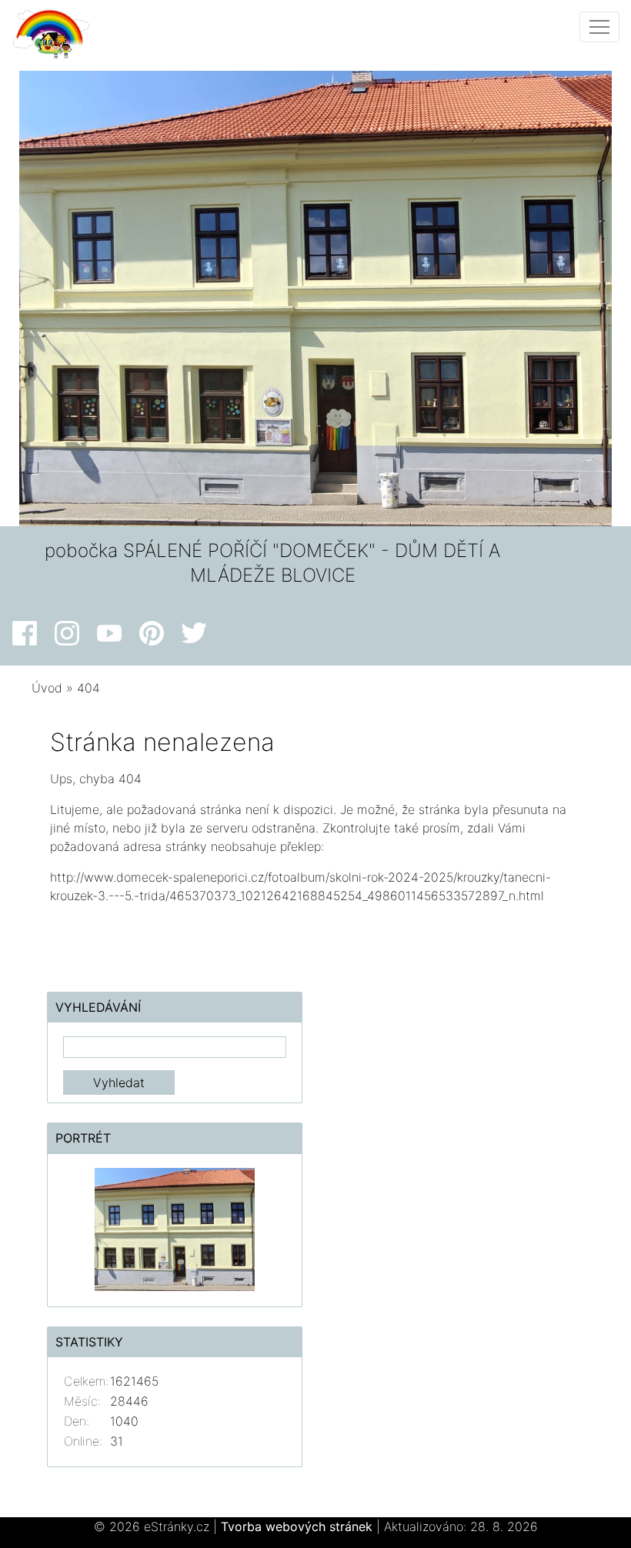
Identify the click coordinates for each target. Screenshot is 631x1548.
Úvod (47, 688)
